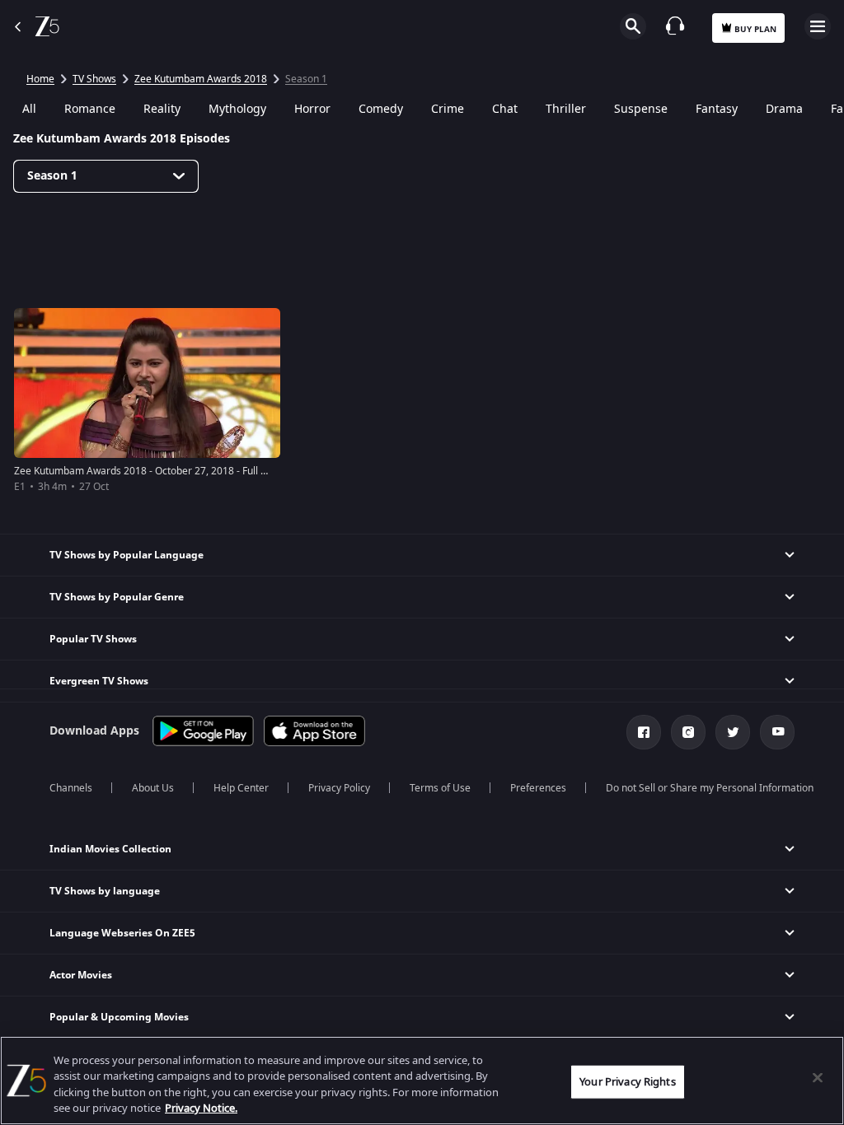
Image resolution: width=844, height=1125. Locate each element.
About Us (153, 788)
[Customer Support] (675, 25)
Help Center (241, 788)
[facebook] (643, 732)
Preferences (538, 788)
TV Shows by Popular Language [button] (126, 555)
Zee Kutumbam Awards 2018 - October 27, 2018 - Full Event (150, 471)
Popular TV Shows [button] (93, 639)
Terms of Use (440, 788)
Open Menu (817, 26)
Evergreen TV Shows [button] (98, 681)
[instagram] (688, 732)
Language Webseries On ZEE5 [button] (122, 933)
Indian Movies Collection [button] (110, 849)
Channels (70, 788)
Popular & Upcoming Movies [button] (119, 1017)
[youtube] (777, 732)
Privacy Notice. (201, 1108)
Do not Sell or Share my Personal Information (710, 788)
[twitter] (732, 732)
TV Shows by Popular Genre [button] (116, 597)
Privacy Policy (339, 788)
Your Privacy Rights (627, 1082)
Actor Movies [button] (80, 975)
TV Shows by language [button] (104, 891)
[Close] (817, 1077)
